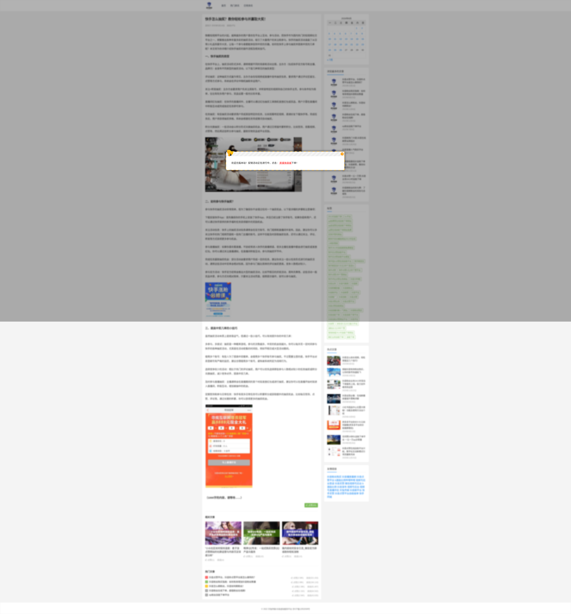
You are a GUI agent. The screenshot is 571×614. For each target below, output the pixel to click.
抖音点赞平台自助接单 (347, 493)
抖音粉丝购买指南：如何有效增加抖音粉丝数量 (232, 582)
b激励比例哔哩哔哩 (345, 480)
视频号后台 (353, 487)
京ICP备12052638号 (301, 609)
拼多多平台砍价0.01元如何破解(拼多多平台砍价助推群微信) (353, 425)
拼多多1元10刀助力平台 (347, 324)
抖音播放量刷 (349, 477)
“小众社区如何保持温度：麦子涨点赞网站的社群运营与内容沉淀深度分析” (223, 552)
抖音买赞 (339, 483)
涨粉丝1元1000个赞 (336, 328)
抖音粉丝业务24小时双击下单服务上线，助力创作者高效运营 (353, 384)
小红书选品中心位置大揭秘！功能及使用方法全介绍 (353, 410)
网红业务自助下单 (336, 337)
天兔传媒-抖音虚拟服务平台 (280, 609)
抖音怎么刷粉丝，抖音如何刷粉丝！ (227, 586)
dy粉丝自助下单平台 (219, 595)
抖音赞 (331, 324)
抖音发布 (342, 487)
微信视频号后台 (353, 483)
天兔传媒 (344, 490)
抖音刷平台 (356, 490)
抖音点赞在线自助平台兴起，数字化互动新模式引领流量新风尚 (353, 451)
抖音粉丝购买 (334, 477)
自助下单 (350, 337)
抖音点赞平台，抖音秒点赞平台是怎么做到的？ (232, 577)
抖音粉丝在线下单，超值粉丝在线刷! (227, 590)
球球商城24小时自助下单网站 (340, 333)
